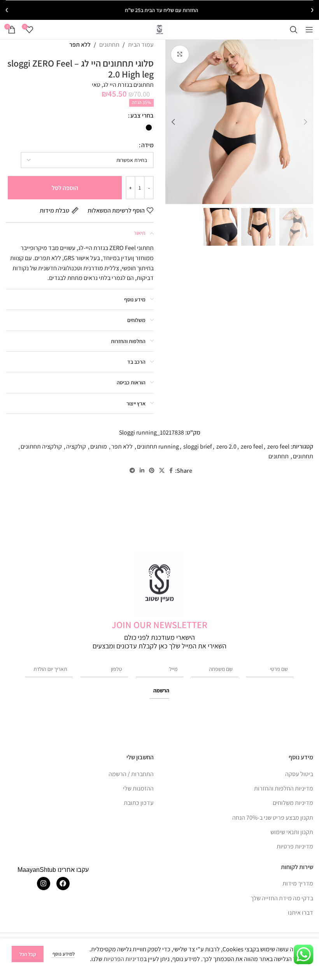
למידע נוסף (63, 954)
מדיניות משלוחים (293, 803)
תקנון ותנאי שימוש (291, 832)
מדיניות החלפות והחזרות (283, 788)
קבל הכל (27, 954)
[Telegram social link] (132, 470)
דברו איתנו (300, 912)
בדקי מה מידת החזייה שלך (282, 898)
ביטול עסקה (299, 774)
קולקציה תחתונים (41, 446)
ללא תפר (80, 44)
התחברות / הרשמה (131, 774)
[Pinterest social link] (152, 470)
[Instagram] (43, 883)
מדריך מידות (297, 883)
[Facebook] (63, 883)
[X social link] (162, 470)
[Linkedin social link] (142, 470)
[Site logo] (160, 29)
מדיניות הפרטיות (123, 959)
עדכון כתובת (139, 803)
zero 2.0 (226, 446)
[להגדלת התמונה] (180, 54)
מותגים (98, 446)
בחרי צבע (142, 115)
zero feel (252, 446)
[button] (312, 10)
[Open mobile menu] (309, 29)
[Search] (293, 29)
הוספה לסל (65, 188)
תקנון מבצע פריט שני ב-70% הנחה (272, 817)
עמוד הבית (141, 44)
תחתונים (109, 44)
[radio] (149, 127)
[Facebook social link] (171, 470)
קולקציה (76, 446)
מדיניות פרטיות (295, 846)
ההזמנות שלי (138, 788)
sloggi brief (197, 446)
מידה (147, 145)
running (168, 446)
